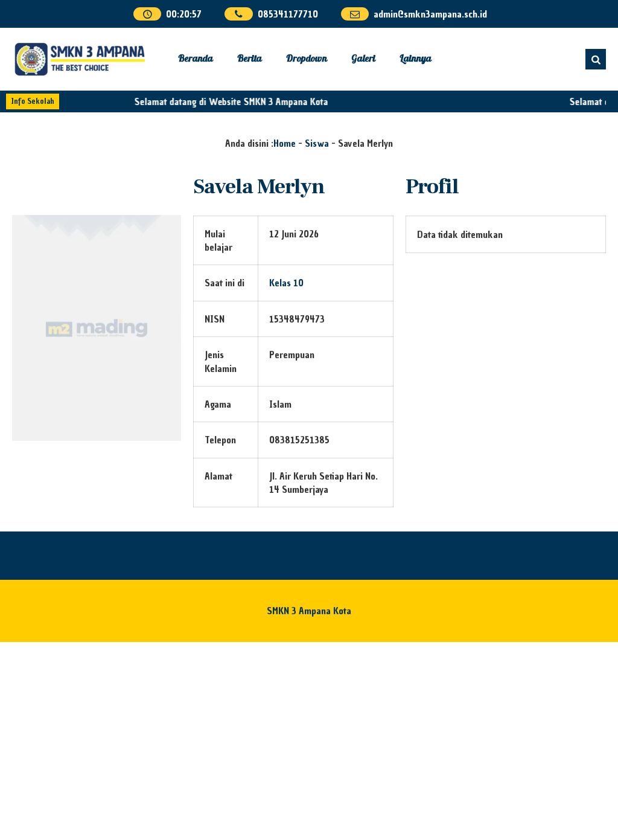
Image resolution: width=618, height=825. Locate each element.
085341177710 (288, 14)
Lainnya (416, 59)
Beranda (195, 59)
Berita (249, 59)
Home (284, 143)
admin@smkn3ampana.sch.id (430, 14)
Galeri (363, 59)
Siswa (317, 143)
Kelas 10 (286, 282)
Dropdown (306, 59)
